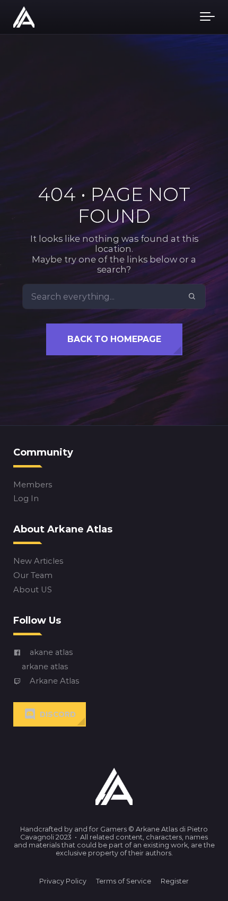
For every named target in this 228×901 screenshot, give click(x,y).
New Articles (38, 561)
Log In (26, 498)
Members (32, 484)
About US (32, 589)
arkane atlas (45, 666)
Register (175, 881)
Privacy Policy (62, 881)
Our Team (32, 575)
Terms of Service (123, 881)
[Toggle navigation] (207, 17)
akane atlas (51, 652)
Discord (58, 714)
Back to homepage (114, 339)
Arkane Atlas (54, 681)
